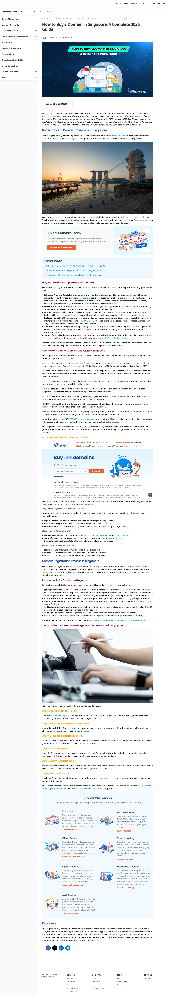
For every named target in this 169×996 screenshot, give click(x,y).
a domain (94, 217)
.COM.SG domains (122, 535)
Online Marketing (10, 71)
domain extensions (117, 135)
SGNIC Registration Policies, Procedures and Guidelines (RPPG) (117, 620)
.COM (44, 370)
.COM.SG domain (114, 538)
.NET (44, 404)
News (4, 77)
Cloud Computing (10, 66)
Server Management (11, 19)
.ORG (44, 381)
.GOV (44, 396)
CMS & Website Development (15, 36)
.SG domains (104, 535)
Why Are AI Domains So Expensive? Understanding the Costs (74, 270)
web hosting (110, 778)
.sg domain (85, 298)
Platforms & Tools (10, 31)
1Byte (44, 18)
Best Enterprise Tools (11, 48)
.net (85, 731)
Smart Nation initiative (118, 338)
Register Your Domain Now (61, 247)
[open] (34, 11)
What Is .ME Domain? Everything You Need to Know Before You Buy (76, 266)
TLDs (74, 552)
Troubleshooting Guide (12, 60)
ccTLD (87, 363)
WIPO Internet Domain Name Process (88, 788)
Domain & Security (10, 25)
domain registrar (62, 715)
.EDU (44, 389)
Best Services (8, 54)
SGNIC (84, 321)
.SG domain (128, 590)
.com (69, 138)
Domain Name (72, 18)
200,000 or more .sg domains (83, 419)
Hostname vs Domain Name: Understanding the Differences (74, 275)
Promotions (7, 42)
